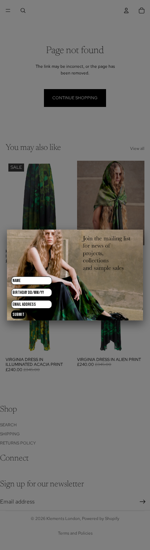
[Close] (143, 229)
